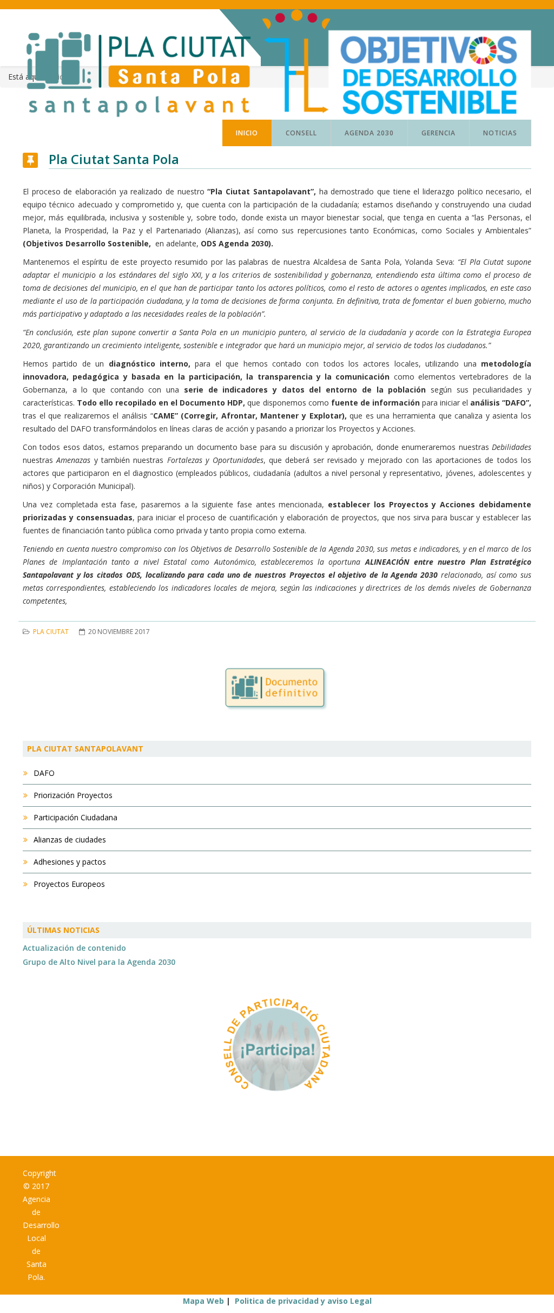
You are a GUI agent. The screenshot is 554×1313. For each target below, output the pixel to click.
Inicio (247, 133)
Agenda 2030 (369, 133)
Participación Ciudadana (74, 817)
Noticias (500, 133)
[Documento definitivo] (277, 690)
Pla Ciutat (51, 631)
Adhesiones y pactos (68, 862)
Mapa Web (203, 1301)
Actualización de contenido (74, 948)
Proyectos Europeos (68, 884)
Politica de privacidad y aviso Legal (303, 1301)
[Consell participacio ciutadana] (277, 1044)
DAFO (43, 773)
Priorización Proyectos (72, 795)
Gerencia (438, 133)
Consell (301, 133)
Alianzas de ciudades (68, 839)
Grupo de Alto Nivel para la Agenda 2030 (99, 962)
